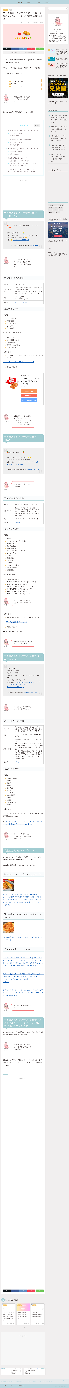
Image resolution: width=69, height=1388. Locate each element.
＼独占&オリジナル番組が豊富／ (57, 76)
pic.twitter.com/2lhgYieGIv (15, 464)
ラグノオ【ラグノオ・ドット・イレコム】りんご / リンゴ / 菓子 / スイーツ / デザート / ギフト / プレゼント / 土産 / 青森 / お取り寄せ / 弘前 (23, 992)
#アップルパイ (28, 462)
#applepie (19, 682)
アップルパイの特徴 (16, 133)
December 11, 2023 (33, 469)
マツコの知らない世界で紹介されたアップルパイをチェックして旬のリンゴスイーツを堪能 (24, 171)
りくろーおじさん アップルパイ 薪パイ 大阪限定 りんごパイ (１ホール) (31, 381)
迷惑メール (52, 212)
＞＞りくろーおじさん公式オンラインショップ (18, 362)
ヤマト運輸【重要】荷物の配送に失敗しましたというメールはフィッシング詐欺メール (59, 119)
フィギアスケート (53, 207)
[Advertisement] (23, 194)
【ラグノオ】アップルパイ (18, 165)
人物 (61, 207)
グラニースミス (20, 762)
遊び (58, 212)
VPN (57, 205)
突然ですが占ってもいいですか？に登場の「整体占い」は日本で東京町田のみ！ (59, 158)
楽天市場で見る (29, 395)
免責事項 (20, 1385)
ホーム (20, 2)
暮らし (56, 210)
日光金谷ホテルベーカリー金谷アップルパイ (23, 163)
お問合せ (48, 2)
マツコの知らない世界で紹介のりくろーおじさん (24, 130)
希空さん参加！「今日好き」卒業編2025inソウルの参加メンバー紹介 (59, 138)
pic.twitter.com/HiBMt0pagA (15, 687)
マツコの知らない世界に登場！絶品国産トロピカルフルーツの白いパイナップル (59, 147)
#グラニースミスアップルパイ (20, 684)
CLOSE (37, 125)
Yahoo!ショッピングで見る (29, 400)
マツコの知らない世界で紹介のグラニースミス (23, 149)
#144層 (35, 462)
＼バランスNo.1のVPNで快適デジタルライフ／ (57, 219)
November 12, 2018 (30, 692)
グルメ (5, 1073)
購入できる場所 (14, 135)
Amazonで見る (29, 391)
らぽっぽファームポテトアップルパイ (21, 161)
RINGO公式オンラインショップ (16, 622)
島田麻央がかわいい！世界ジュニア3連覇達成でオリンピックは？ (59, 129)
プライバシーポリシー (9, 1385)
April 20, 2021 (34, 245)
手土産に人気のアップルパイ (17, 158)
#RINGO (21, 462)
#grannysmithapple (28, 682)
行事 (39, 2)
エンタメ (30, 2)
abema (51, 205)
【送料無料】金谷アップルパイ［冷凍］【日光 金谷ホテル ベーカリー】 (22, 938)
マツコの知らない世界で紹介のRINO (20, 139)
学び (51, 210)
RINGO (17, 522)
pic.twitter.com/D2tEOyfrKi (21, 240)
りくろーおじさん (21, 302)
